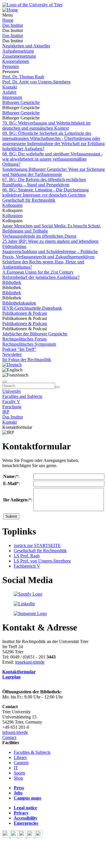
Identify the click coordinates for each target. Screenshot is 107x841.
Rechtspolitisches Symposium (29, 344)
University (11, 391)
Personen (10, 66)
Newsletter (12, 354)
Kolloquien (12, 205)
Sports (19, 772)
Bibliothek (11, 282)
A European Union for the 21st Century (38, 272)
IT (16, 767)
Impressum (12, 97)
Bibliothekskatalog (19, 303)
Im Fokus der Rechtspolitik (26, 359)
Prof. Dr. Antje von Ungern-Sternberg (36, 81)
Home (7, 20)
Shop (18, 778)
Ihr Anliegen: (16, 499)
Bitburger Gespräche (21, 102)
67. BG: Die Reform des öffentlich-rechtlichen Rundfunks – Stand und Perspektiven (44, 182)
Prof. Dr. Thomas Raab (23, 76)
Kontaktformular (19, 671)
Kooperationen (15, 61)
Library (20, 757)
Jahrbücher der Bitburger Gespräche (34, 333)
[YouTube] (23, 836)
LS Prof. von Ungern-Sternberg (42, 560)
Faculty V (11, 401)
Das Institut (12, 25)
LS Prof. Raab (27, 555)
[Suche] (4, 382)
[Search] (57, 387)
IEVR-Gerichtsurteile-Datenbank (32, 308)
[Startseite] (32, 4)
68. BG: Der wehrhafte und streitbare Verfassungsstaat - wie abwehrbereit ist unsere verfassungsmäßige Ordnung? (52, 159)
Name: (9, 476)
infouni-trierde (15, 732)
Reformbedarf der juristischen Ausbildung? (41, 277)
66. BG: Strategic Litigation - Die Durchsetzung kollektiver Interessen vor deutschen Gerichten (45, 192)
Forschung (11, 406)
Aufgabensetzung (18, 51)
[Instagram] (31, 836)
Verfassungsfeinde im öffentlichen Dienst (39, 236)
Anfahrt (9, 92)
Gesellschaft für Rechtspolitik (28, 200)
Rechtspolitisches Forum (24, 339)
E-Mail (10, 483)
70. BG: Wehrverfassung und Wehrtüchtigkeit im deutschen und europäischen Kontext (46, 126)
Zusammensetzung (19, 56)
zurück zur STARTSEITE (37, 545)
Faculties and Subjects (22, 396)
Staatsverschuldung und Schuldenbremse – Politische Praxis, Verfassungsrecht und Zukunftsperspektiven (50, 254)
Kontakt (9, 87)
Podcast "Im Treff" (19, 349)
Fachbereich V (27, 566)
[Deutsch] (12, 364)
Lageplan (11, 676)
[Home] (10, 9)
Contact (9, 737)
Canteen (21, 762)
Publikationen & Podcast (24, 313)
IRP (5, 411)
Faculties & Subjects (32, 752)
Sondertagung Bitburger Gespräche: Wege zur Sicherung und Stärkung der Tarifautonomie (53, 172)
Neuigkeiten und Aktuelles (26, 45)
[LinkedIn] (39, 836)
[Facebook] (6, 836)
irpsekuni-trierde (30, 662)
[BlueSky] (15, 836)
